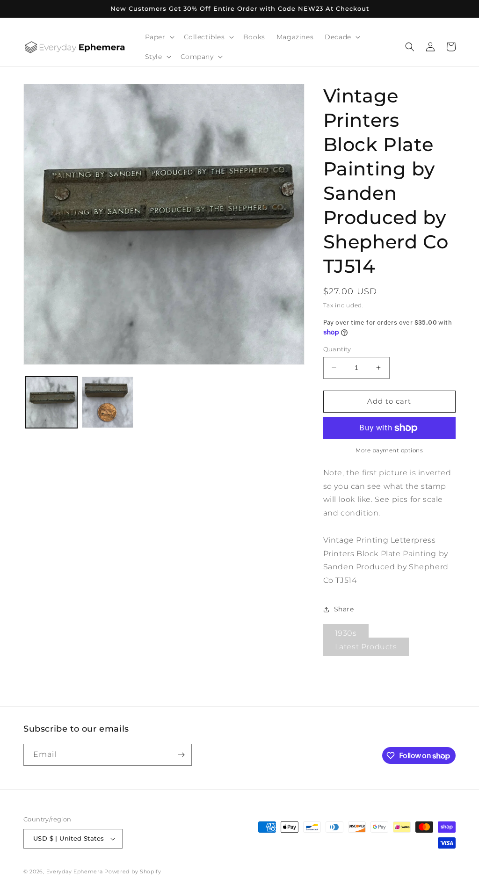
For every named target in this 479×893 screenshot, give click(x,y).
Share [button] (344, 609)
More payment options (389, 450)
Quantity (337, 349)
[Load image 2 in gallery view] (107, 402)
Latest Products (366, 646)
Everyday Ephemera (74, 871)
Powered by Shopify (132, 871)
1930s (346, 633)
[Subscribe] (181, 755)
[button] (158, 37)
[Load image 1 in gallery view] (51, 402)
